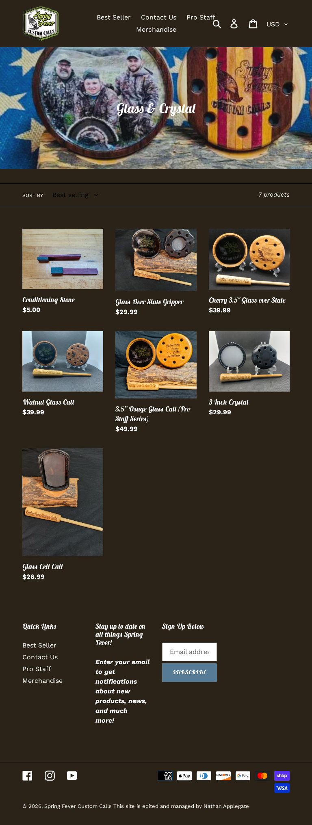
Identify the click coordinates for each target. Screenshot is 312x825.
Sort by (32, 195)
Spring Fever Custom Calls (78, 806)
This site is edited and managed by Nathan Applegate (181, 806)
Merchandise (42, 680)
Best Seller (39, 645)
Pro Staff (36, 669)
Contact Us (40, 657)
